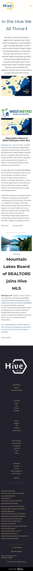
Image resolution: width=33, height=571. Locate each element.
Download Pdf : (6, 337)
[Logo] (8, 6)
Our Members (7, 487)
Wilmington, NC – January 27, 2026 (12, 145)
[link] (16, 77)
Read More (4, 226)
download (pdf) (17, 226)
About (16, 436)
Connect (16, 459)
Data (16, 380)
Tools (16, 396)
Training (16, 416)
